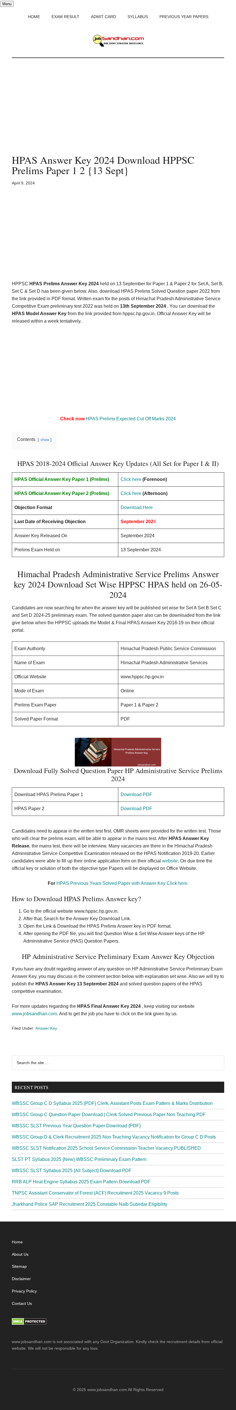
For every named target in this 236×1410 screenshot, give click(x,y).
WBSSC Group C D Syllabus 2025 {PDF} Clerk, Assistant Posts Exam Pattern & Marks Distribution (112, 1103)
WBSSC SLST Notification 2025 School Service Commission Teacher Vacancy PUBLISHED (106, 1148)
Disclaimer (21, 1278)
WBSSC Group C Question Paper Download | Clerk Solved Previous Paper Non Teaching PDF (109, 1114)
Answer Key (46, 1028)
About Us (20, 1254)
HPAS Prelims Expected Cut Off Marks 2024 (131, 418)
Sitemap (19, 1266)
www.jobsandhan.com (34, 1013)
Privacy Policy (24, 1291)
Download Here (137, 507)
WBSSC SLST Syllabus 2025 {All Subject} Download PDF (72, 1170)
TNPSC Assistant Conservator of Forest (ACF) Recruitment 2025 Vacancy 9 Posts (95, 1193)
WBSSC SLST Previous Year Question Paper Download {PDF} (76, 1125)
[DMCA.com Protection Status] (29, 1323)
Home (17, 1242)
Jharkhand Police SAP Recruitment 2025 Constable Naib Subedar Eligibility (89, 1204)
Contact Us (22, 1303)
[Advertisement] (118, 112)
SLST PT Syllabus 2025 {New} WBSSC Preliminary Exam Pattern (79, 1159)
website (170, 860)
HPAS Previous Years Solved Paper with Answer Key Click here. (122, 883)
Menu (7, 4)
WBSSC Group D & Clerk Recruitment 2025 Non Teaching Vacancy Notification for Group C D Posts (114, 1136)
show (44, 440)
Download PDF (136, 794)
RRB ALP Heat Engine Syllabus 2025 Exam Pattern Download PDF (81, 1181)
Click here (131, 479)
